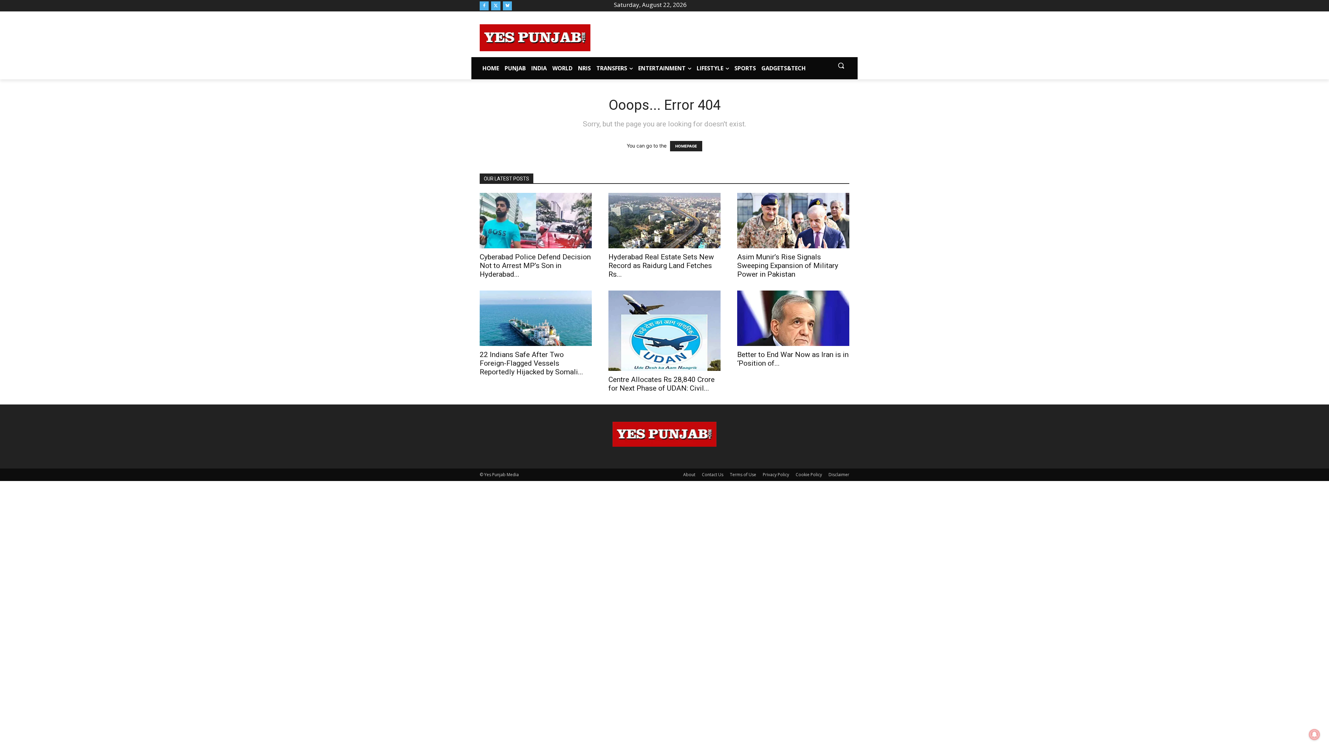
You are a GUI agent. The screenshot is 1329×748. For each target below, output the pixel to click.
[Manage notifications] (1314, 734)
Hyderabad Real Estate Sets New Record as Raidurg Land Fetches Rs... (661, 265)
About (689, 475)
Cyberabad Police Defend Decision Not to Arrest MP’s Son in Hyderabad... (535, 265)
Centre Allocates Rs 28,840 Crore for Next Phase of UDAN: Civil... (661, 383)
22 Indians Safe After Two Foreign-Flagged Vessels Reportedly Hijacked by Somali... (531, 363)
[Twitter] (495, 5)
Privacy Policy (776, 475)
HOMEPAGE (686, 146)
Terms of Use (743, 475)
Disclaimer (839, 475)
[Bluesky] (507, 5)
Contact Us (712, 475)
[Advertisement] (720, 36)
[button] (841, 65)
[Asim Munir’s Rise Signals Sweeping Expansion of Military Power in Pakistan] (793, 220)
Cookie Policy (809, 475)
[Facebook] (484, 5)
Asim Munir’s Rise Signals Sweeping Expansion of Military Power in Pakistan (787, 265)
